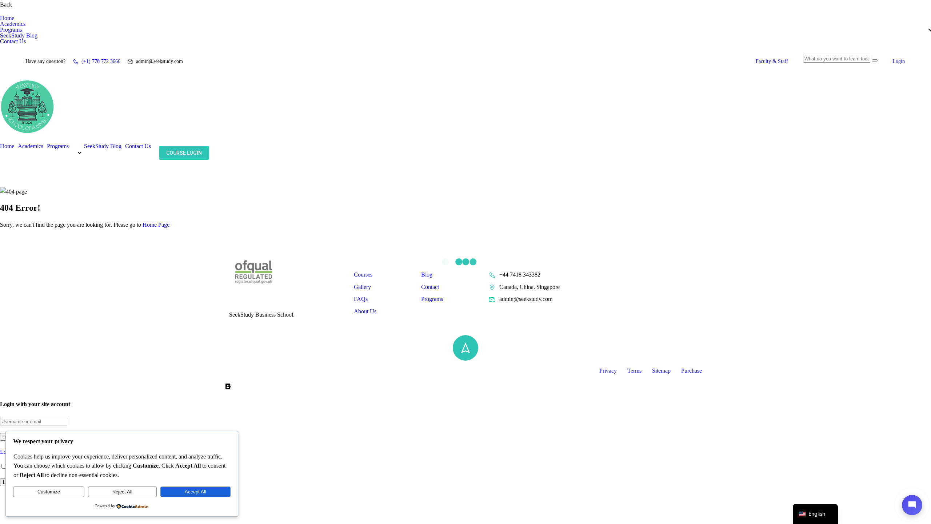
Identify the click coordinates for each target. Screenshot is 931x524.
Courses (363, 274)
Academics (12, 24)
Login (898, 61)
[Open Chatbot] (912, 505)
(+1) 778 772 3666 (100, 61)
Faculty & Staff (772, 61)
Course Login (184, 153)
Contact (430, 287)
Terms (634, 371)
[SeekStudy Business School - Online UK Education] (27, 138)
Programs (11, 30)
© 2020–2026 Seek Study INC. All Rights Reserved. (290, 371)
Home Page (156, 225)
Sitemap (661, 371)
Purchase (691, 371)
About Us (365, 311)
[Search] (875, 60)
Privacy (608, 371)
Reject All (122, 492)
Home (7, 18)
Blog (426, 274)
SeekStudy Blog (18, 36)
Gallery (362, 287)
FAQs (361, 299)
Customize (48, 492)
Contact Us (13, 41)
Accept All (195, 492)
